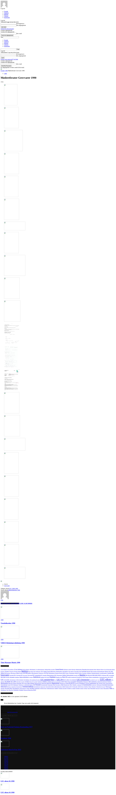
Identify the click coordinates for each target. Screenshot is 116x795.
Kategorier (7, 17)
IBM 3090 (90, 675)
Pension (31, 684)
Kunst (84, 677)
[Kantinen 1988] (5, 735)
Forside (6, 11)
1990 (6, 70)
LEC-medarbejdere (47, 680)
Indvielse (8, 677)
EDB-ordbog (28, 673)
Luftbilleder (44, 681)
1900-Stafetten (32, 669)
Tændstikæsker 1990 (8, 623)
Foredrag (80, 673)
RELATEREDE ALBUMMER (10, 603)
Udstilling (56, 688)
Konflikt (69, 677)
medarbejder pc (94, 681)
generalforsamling (103, 673)
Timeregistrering (23, 688)
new (65, 683)
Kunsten (87, 677)
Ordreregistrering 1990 (14, 590)
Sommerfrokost (19, 686)
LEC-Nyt (60, 679)
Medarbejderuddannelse (102, 681)
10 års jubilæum (4, 669)
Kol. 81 (64, 677)
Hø (78, 675)
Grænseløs (45, 675)
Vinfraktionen (3, 690)
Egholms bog (41, 673)
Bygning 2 (3, 671)
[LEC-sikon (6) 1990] (5, 778)
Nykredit (87, 683)
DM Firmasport (7, 673)
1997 (6, 764)
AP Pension (66, 669)
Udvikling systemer (79, 688)
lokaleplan (40, 681)
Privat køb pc (58, 684)
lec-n (55, 679)
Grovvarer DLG (12, 675)
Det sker (88, 671)
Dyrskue (21, 673)
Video (110, 688)
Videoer (6, 16)
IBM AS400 (95, 675)
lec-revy (95, 679)
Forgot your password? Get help (9, 59)
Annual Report (59, 669)
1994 (6, 767)
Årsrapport (21, 690)
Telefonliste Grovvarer (100, 686)
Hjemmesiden (59, 675)
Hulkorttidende (70, 675)
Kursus (90, 677)
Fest (47, 673)
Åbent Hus (11, 690)
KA (45, 677)
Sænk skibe (75, 686)
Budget (113, 669)
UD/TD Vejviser (43, 688)
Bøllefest (24, 671)
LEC (2, 680)
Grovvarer (7, 585)
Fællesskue (89, 673)
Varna (89, 688)
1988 (6, 756)
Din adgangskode (21, 25)
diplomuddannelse (100, 671)
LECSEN (27, 681)
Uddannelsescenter (50, 688)
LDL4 (108, 677)
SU (72, 686)
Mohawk (15, 683)
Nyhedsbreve (82, 683)
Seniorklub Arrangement (107, 684)
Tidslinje (6, 13)
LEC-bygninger (19, 679)
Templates (3, 688)
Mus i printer (24, 683)
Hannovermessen (50, 675)
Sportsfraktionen (37, 686)
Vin (113, 688)
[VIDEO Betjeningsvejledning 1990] (10, 638)
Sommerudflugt (28, 686)
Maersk (66, 681)
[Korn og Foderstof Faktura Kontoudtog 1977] (5, 723)
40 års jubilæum (26, 669)
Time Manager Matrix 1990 (10, 662)
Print (54, 684)
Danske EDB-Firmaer (51, 671)
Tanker (89, 686)
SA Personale (99, 684)
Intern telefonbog (24, 677)
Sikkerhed (4, 686)
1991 (6, 759)
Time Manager (15, 688)
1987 (6, 762)
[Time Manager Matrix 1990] (10, 657)
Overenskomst (4, 684)
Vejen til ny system (99, 688)
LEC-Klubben (26, 679)
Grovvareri (25, 675)
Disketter (106, 671)
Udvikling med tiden (63, 688)
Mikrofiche (10, 683)
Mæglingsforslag (38, 683)
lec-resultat (92, 679)
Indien (4, 677)
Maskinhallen (80, 681)
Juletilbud (42, 677)
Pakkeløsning (16, 684)
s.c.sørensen (79, 684)
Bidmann (98, 669)
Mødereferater (55, 683)
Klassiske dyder (59, 677)
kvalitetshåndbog (95, 677)
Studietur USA (68, 686)
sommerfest (13, 686)
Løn (55, 681)
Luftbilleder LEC (50, 681)
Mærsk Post (49, 683)
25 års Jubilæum (18, 669)
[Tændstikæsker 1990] (10, 618)
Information (12, 677)
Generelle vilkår (110, 673)
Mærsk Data (44, 683)
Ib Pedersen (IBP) (105, 675)
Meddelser (109, 681)
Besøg (95, 669)
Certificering (37, 671)
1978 (6, 758)
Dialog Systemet (93, 671)
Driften (17, 673)
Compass (45, 671)
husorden (76, 675)
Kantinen (53, 677)
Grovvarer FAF (19, 675)
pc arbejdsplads (27, 684)
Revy (71, 684)
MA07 (62, 681)
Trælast (27, 688)
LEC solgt (31, 681)
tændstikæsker (37, 688)
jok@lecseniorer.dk (12, 712)
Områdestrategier (92, 683)
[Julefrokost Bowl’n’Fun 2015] (5, 746)
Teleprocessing (108, 686)
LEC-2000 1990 (13, 588)
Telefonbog (94, 686)
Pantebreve (21, 684)
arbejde (69, 669)
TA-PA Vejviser (81, 686)
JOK (2, 600)
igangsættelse (111, 675)
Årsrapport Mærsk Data (28, 690)
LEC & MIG (6, 679)
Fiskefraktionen (52, 673)
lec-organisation (73, 679)
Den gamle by (71, 671)
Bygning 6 (12, 671)
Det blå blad (84, 671)
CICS (42, 671)
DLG (109, 671)
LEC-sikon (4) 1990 (7, 792)
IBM (87, 675)
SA (82, 684)
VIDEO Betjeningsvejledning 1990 (13, 643)
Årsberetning (16, 690)
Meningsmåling (4, 683)
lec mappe (23, 681)
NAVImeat (62, 683)
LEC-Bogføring (13, 679)
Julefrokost (36, 677)
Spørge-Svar (43, 686)
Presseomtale (50, 684)
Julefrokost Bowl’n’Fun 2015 (11, 750)
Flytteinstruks (71, 673)
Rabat (62, 684)
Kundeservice (79, 677)
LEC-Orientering (83, 679)
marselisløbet (73, 681)
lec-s (99, 679)
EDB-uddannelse (34, 673)
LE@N (111, 677)
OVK (12, 684)
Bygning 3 (7, 671)
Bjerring (102, 669)
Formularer (84, 673)
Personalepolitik (44, 684)
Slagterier (9, 686)
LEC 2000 (13, 681)
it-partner (31, 677)
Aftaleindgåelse (48, 669)
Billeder (6, 14)
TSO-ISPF (32, 688)
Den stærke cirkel (77, 671)
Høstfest (82, 675)
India (2, 677)
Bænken (19, 671)
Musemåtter (19, 683)
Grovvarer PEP (31, 675)
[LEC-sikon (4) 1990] (5, 789)
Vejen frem (92, 688)
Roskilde (74, 684)
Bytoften (16, 671)
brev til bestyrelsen (108, 669)
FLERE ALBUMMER (25, 603)
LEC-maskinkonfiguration (35, 679)
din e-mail (19, 33)
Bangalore (74, 669)
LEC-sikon (105, 679)
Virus (7, 690)
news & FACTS (70, 683)
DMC (112, 671)
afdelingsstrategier (40, 669)
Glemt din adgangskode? (7, 29)
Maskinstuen (85, 681)
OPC (97, 683)
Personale (38, 684)
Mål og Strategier (30, 683)
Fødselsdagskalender (95, 673)
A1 (36, 669)
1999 (6, 761)
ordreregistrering (109, 683)
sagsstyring (94, 684)
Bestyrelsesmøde (90, 669)
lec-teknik (7, 681)
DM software (13, 673)
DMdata (2, 673)
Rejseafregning (67, 684)
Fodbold (76, 673)
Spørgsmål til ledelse (50, 686)
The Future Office (8, 688)
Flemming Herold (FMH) (60, 673)
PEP (34, 684)
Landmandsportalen (103, 677)
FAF (45, 673)
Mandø (69, 681)
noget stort (77, 683)
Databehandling (59, 671)
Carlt (34, 671)
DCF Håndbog (65, 671)
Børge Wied (30, 671)
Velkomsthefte (106, 688)
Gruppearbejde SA (38, 675)
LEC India (18, 681)
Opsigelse (100, 683)
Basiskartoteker (79, 669)
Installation (17, 677)
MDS (90, 681)
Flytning (67, 673)
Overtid (9, 684)
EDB (24, 673)
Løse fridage (58, 681)
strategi (63, 686)
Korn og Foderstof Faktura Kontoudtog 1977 (17, 727)
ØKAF (34, 690)
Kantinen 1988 (6, 738)
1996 (6, 768)
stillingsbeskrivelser (58, 686)
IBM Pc (99, 675)
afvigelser (53, 669)
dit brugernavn (20, 23)
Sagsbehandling (87, 684)
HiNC (55, 675)
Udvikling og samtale (71, 688)
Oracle (104, 683)
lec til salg (35, 681)
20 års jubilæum (10, 669)
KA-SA (47, 677)
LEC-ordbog (67, 679)
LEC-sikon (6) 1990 (7, 781)
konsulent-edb (74, 677)
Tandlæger (86, 686)
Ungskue (85, 688)
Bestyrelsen (84, 669)
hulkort (64, 675)
